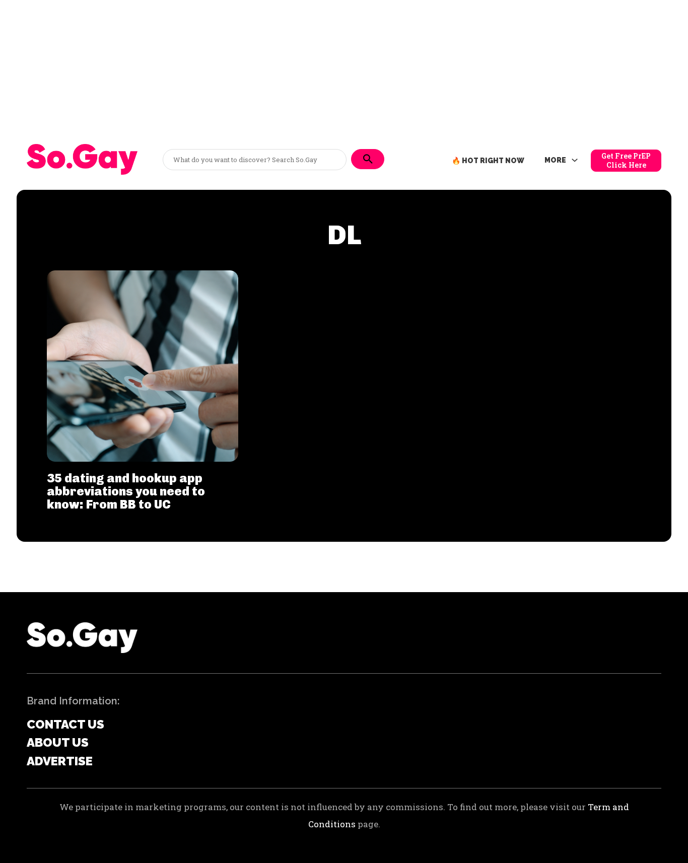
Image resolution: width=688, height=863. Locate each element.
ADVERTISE (60, 761)
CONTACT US (65, 724)
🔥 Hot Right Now (488, 161)
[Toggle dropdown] (574, 161)
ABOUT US (58, 742)
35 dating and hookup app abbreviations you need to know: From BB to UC (126, 491)
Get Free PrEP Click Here (626, 160)
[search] (367, 159)
